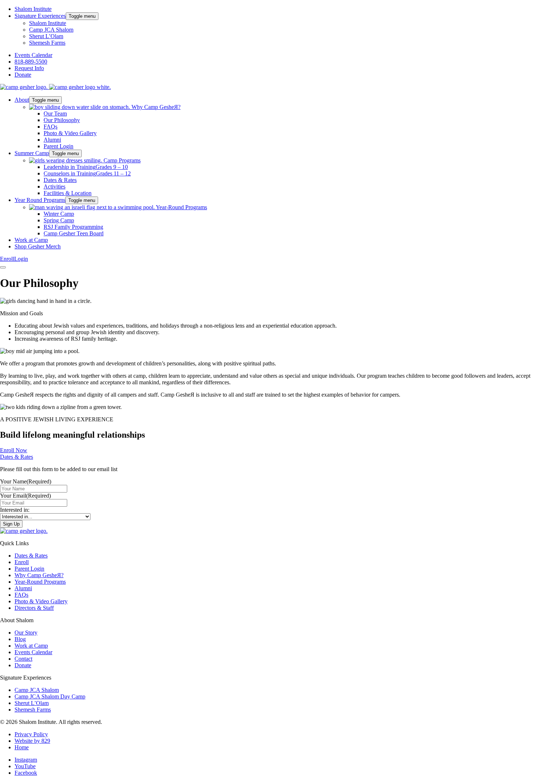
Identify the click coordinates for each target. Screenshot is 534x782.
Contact (23, 659)
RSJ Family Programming (73, 227)
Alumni (52, 140)
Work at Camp (31, 240)
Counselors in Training (87, 173)
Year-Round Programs (40, 582)
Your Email (25, 496)
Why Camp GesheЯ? (39, 575)
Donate (23, 75)
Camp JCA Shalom (51, 30)
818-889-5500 (31, 61)
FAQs (50, 126)
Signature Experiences (40, 16)
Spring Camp (59, 220)
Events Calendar (33, 55)
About (22, 100)
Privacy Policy (31, 734)
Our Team (55, 113)
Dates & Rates (60, 180)
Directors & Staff (34, 608)
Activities (54, 186)
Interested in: (14, 510)
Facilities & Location (68, 193)
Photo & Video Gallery (70, 133)
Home (22, 747)
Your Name (25, 481)
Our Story (26, 632)
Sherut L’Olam (46, 36)
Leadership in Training (86, 167)
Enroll (7, 259)
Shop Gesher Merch (38, 246)
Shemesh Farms (47, 43)
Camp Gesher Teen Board (74, 233)
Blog (20, 639)
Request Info (29, 68)
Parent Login (58, 146)
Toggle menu (82, 16)
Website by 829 (32, 741)
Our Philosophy (62, 120)
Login (21, 259)
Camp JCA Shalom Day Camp (50, 696)
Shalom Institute (33, 9)
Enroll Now (13, 450)
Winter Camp (59, 214)
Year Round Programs (40, 200)
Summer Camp (32, 153)
